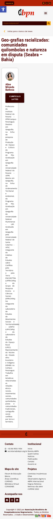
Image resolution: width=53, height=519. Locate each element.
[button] (46, 13)
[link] (3, 9)
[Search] (49, 23)
